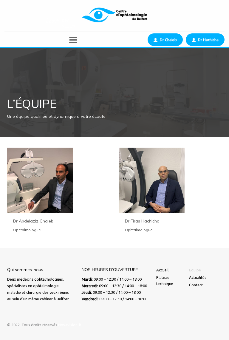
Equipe (195, 270)
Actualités (197, 277)
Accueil (162, 270)
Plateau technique (164, 280)
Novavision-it (69, 325)
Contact (196, 285)
